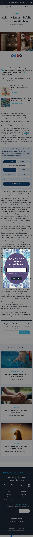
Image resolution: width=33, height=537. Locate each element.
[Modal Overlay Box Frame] (16, 268)
